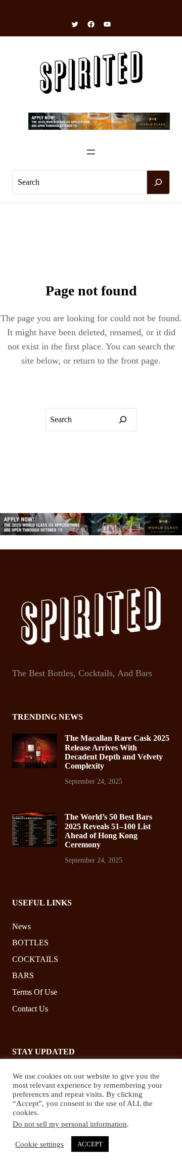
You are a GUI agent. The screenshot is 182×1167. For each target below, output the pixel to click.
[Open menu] (91, 152)
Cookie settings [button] (39, 1144)
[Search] (158, 182)
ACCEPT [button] (90, 1144)
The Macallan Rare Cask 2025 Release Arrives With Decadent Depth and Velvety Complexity (117, 752)
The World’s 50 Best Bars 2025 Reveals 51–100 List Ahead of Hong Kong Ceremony (108, 831)
